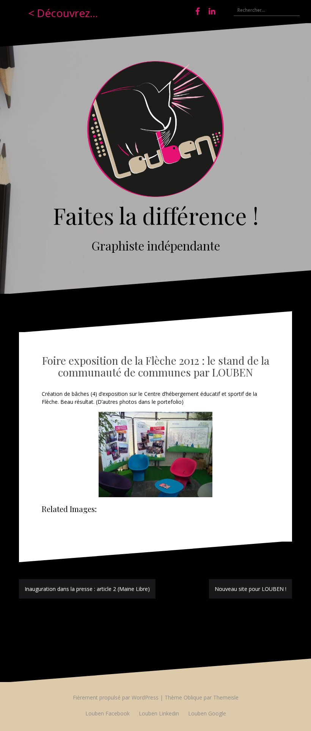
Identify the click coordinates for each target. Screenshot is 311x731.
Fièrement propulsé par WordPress (116, 697)
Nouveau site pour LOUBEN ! (250, 588)
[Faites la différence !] (155, 131)
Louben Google (207, 713)
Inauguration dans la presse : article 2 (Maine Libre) (87, 588)
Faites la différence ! (156, 215)
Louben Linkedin (159, 713)
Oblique (193, 697)
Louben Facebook (107, 713)
